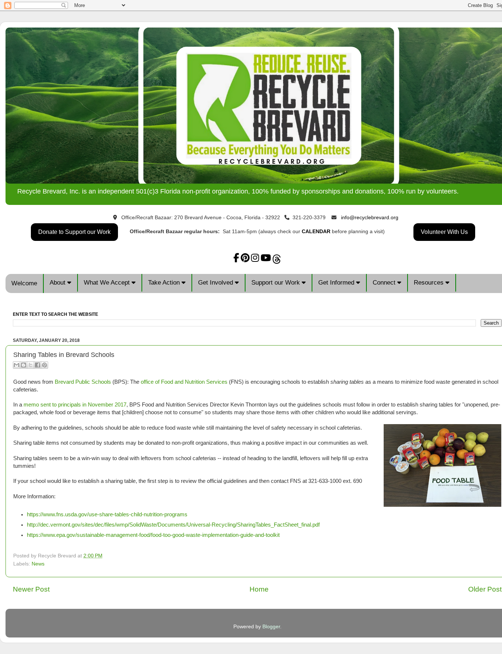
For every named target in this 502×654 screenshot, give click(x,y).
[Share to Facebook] (37, 365)
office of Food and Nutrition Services (184, 382)
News (38, 564)
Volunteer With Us (444, 232)
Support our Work (276, 282)
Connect (385, 282)
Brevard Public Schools (83, 382)
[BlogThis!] (23, 365)
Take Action (165, 282)
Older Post (485, 589)
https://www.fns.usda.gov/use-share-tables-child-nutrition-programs (107, 514)
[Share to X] (30, 365)
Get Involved (216, 282)
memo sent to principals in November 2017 (75, 405)
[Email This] (16, 365)
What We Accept (108, 282)
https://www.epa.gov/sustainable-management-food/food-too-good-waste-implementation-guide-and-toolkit (153, 535)
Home (259, 589)
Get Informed (337, 282)
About (58, 282)
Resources (429, 282)
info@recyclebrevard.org (369, 217)
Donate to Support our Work (74, 232)
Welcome (24, 283)
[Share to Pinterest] (44, 365)
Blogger (271, 626)
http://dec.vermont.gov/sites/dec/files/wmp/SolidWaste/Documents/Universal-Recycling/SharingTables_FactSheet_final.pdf (173, 525)
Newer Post (31, 589)
